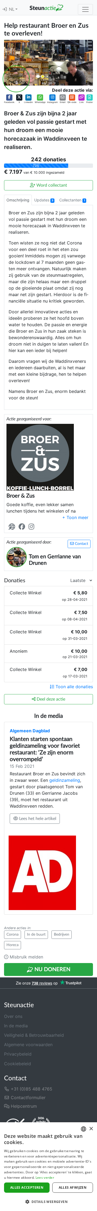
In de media (16, 1025)
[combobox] (83, 1129)
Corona (12, 934)
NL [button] (12, 9)
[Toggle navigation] (85, 9)
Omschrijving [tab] (17, 200)
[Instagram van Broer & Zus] (32, 527)
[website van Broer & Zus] (13, 527)
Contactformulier (27, 1097)
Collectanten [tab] (72, 200)
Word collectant (51, 185)
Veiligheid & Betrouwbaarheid (34, 1035)
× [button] (91, 1129)
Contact (81, 544)
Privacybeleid (18, 1054)
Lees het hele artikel (37, 818)
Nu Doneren (51, 969)
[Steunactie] (46, 7)
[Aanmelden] (4, 9)
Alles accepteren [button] (26, 1187)
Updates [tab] (43, 200)
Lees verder (45, 1177)
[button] (9, 99)
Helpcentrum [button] (23, 1106)
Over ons (13, 1016)
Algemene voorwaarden (28, 1044)
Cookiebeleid (17, 1063)
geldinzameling (64, 780)
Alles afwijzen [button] (73, 1187)
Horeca (12, 945)
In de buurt (36, 934)
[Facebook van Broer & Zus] (23, 527)
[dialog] (48, 1166)
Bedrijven (61, 934)
